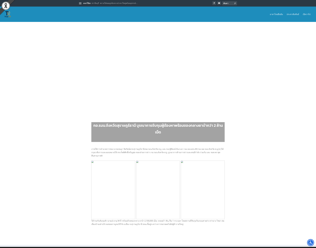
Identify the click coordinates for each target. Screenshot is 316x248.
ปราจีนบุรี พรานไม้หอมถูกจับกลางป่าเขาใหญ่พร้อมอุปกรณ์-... (115, 3)
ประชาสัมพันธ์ (293, 14)
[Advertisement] (158, 53)
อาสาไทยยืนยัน (276, 14)
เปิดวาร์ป (306, 14)
